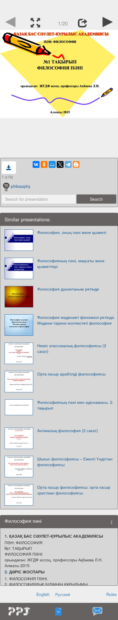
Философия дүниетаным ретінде (68, 289)
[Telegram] (68, 164)
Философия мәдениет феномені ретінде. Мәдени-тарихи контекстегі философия (76, 320)
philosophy (20, 186)
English (43, 594)
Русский (62, 594)
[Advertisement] (59, 7)
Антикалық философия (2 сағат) (67, 430)
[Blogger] (76, 164)
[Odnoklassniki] (44, 164)
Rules (111, 594)
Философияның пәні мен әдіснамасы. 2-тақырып (75, 405)
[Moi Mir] (52, 164)
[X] (60, 164)
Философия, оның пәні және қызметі (71, 232)
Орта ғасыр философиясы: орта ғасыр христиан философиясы (73, 490)
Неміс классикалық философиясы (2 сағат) (71, 348)
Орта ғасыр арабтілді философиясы (71, 374)
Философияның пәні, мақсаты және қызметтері (71, 263)
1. (6, 536)
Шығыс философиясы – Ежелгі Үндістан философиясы (75, 461)
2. (6, 572)
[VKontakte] (36, 164)
